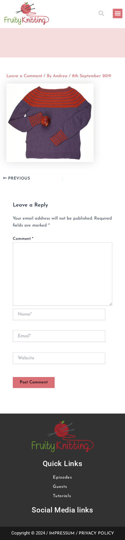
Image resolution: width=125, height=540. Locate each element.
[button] (102, 13)
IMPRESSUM (62, 533)
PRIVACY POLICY (96, 533)
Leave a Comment (24, 76)
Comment (23, 239)
